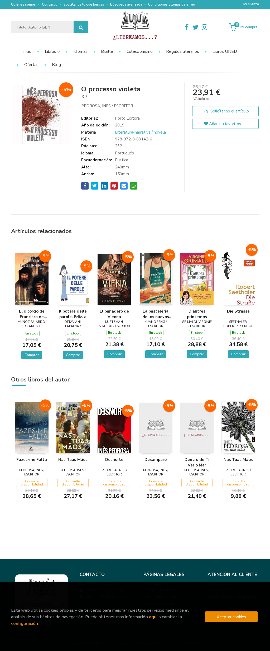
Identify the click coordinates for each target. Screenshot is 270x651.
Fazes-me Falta (31, 459)
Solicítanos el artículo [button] (229, 111)
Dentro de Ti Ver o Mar (197, 462)
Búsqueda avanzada (126, 4)
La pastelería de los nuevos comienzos (155, 314)
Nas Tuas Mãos (73, 459)
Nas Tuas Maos (238, 459)
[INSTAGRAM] (205, 27)
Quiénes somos (23, 4)
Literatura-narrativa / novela (140, 132)
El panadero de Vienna (114, 314)
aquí (153, 617)
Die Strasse (238, 311)
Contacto (49, 4)
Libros (51, 51)
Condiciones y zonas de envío (171, 4)
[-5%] (32, 278)
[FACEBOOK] (187, 27)
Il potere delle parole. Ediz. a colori (73, 314)
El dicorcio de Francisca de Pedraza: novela (31, 314)
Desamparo (155, 459)
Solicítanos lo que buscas (84, 4)
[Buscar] (81, 27)
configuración (24, 623)
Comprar (32, 354)
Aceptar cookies (231, 617)
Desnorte (114, 459)
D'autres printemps (197, 314)
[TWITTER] (196, 27)
